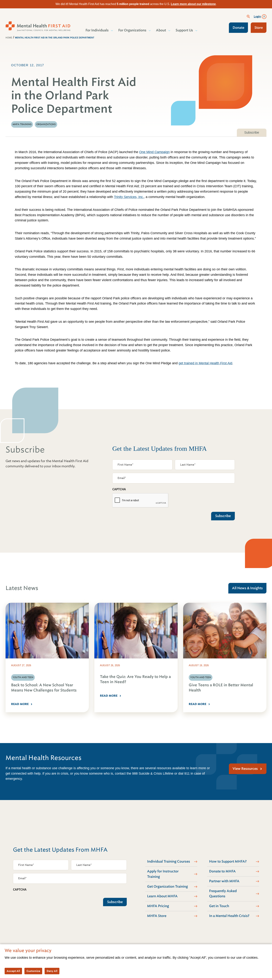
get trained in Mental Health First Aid (205, 363)
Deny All (52, 971)
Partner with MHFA (224, 881)
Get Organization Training (167, 886)
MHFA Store (156, 916)
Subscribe (251, 132)
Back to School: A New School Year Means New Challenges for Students (44, 688)
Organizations (46, 124)
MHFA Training (22, 124)
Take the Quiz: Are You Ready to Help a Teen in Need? (135, 679)
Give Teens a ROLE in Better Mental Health (221, 688)
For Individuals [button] (97, 30)
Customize (33, 971)
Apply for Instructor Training (163, 874)
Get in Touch (219, 906)
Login (257, 16)
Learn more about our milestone (193, 4)
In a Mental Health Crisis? (229, 916)
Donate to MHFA (222, 871)
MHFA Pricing (158, 906)
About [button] (161, 30)
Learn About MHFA (162, 896)
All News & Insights (247, 588)
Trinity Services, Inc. (129, 197)
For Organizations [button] (132, 30)
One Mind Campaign (154, 152)
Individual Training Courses (168, 861)
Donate (238, 27)
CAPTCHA (119, 489)
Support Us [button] (184, 30)
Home (9, 37)
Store (258, 27)
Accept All (13, 971)
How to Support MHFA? (228, 861)
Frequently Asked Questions (223, 894)
